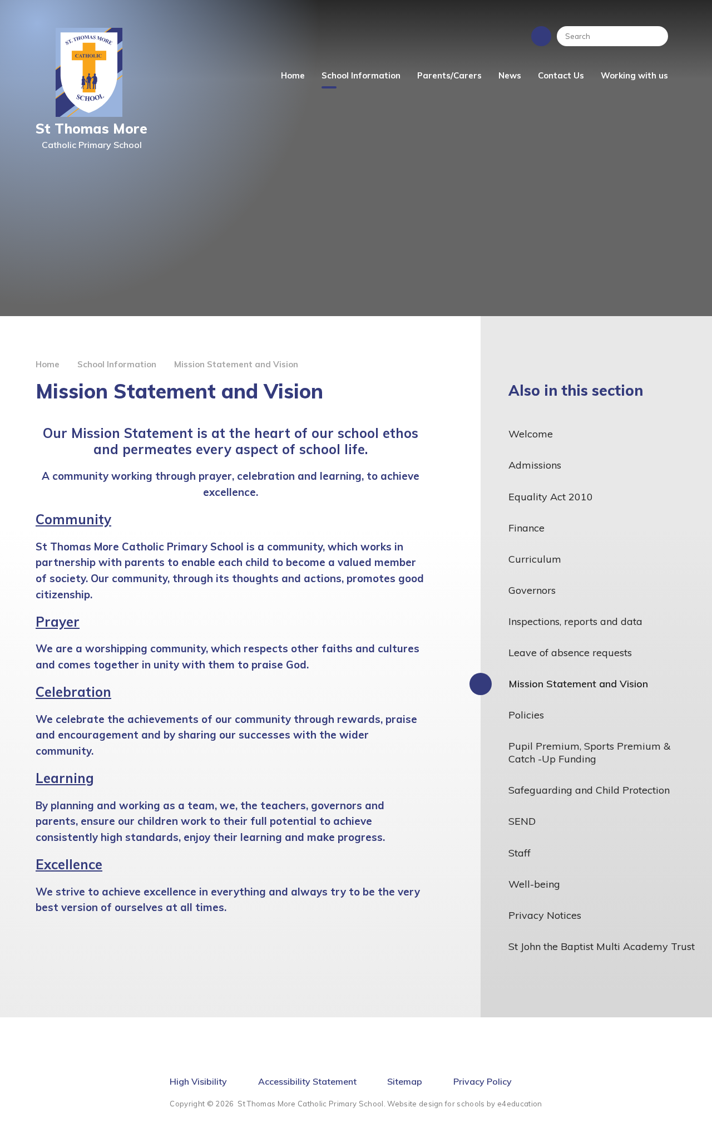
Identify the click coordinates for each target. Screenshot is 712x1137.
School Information (116, 364)
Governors (532, 590)
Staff (519, 852)
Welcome (530, 433)
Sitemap (404, 1081)
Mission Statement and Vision (236, 364)
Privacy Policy (482, 1081)
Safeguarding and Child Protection (589, 790)
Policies (526, 714)
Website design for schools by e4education (464, 1103)
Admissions (534, 465)
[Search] (654, 36)
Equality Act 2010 (550, 496)
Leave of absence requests (570, 652)
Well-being (534, 884)
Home (48, 364)
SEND (522, 821)
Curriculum (534, 559)
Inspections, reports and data (575, 621)
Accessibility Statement (307, 1081)
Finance (526, 527)
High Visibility (198, 1081)
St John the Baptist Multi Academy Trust (601, 946)
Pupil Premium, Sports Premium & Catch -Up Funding (589, 752)
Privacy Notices (544, 915)
